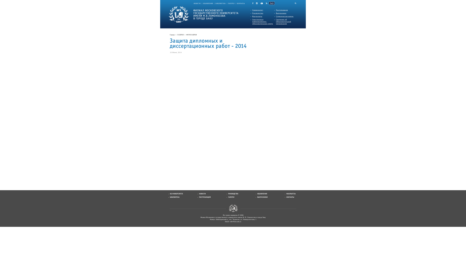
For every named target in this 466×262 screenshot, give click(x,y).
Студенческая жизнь (285, 16)
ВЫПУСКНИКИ (262, 197)
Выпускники (281, 13)
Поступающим (282, 10)
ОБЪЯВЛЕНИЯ (208, 3)
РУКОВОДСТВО (233, 194)
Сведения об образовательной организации (283, 22)
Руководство (257, 13)
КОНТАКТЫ (241, 3)
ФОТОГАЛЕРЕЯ (191, 35)
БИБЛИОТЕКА (221, 3)
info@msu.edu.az (235, 221)
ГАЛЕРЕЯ (231, 3)
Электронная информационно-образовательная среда (262, 22)
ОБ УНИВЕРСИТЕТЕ (176, 194)
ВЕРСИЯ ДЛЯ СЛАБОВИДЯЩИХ (272, 3)
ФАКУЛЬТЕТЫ (291, 194)
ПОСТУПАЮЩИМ (205, 197)
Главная (172, 35)
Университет (257, 10)
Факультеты (257, 16)
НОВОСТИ (197, 3)
